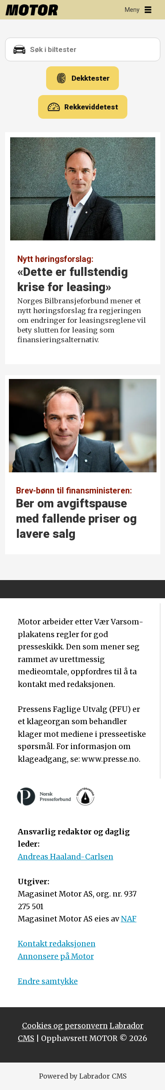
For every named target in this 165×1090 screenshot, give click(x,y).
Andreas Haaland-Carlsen (65, 856)
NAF (129, 919)
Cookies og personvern (65, 1025)
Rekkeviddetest (91, 107)
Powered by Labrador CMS (82, 1076)
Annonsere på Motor (56, 956)
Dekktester (91, 78)
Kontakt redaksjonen (57, 943)
